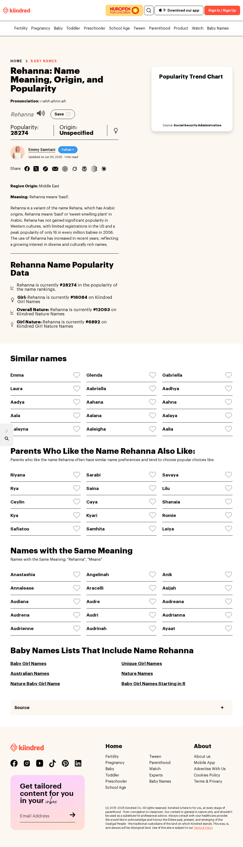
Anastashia (22, 574)
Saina (92, 488)
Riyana (17, 475)
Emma (17, 375)
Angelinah (97, 574)
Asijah (169, 588)
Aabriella (96, 388)
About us (202, 757)
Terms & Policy (203, 827)
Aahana (94, 402)
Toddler (73, 28)
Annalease (22, 588)
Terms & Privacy (208, 781)
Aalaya (169, 415)
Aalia (167, 429)
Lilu (166, 488)
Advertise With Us (210, 769)
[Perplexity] (84, 168)
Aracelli (94, 588)
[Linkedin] (45, 168)
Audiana (19, 601)
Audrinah (96, 628)
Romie (169, 515)
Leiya (168, 529)
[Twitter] (36, 168)
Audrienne (22, 628)
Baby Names (218, 28)
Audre (93, 601)
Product (181, 28)
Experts (156, 775)
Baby (58, 28)
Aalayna (19, 429)
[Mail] (55, 168)
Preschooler (94, 28)
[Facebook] (27, 168)
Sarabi (93, 475)
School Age (119, 28)
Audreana (173, 601)
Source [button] (21, 708)
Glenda (94, 375)
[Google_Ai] (94, 168)
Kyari (91, 515)
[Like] (77, 375)
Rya (14, 488)
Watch (197, 28)
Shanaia (171, 502)
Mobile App (204, 763)
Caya (92, 502)
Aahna (169, 402)
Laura (16, 388)
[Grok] (75, 168)
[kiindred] (16, 10)
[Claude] (104, 168)
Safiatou (19, 529)
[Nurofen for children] (124, 10)
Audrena (19, 615)
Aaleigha (96, 429)
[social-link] (14, 763)
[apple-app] (160, 10)
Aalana (94, 415)
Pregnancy (40, 28)
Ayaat (168, 628)
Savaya (170, 475)
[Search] (149, 10)
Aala (15, 415)
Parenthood (159, 28)
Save (59, 114)
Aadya (17, 402)
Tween (139, 28)
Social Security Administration (197, 125)
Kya (14, 515)
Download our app (183, 10)
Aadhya (170, 388)
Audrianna (173, 615)
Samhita (95, 529)
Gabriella (172, 375)
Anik (167, 574)
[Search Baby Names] (6, 439)
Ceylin (17, 502)
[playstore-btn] (165, 10)
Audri (92, 615)
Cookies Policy (207, 775)
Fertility (21, 28)
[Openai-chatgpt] (65, 168)
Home (16, 61)
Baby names (44, 61)
